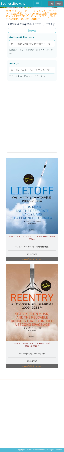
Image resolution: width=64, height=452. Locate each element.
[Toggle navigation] (37, 4)
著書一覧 (32, 30)
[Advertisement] (32, 117)
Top (51, 3)
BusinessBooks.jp (13, 3)
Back (58, 3)
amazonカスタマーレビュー (32, 259)
